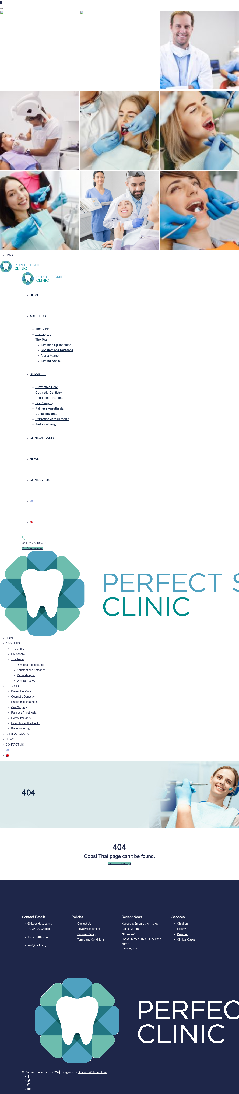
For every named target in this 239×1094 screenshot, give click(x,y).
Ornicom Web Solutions (92, 1072)
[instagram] (28, 1084)
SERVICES (38, 374)
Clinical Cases (186, 939)
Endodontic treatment (50, 398)
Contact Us (84, 923)
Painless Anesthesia (49, 408)
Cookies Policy (86, 934)
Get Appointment (32, 548)
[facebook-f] (28, 1076)
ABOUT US (38, 316)
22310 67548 (40, 542)
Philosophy (43, 334)
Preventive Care (46, 387)
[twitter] (28, 1080)
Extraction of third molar (52, 419)
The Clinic (42, 329)
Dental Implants (46, 413)
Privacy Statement (88, 928)
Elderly (181, 928)
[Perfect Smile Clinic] (22, 266)
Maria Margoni (51, 355)
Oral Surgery (44, 403)
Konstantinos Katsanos (57, 350)
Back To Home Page (119, 863)
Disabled (182, 934)
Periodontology (45, 424)
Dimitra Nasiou (51, 361)
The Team (42, 339)
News (9, 255)
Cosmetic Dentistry (48, 392)
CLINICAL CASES (42, 438)
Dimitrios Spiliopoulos (56, 345)
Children (182, 923)
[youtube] (29, 1089)
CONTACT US (40, 480)
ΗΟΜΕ (34, 295)
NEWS (34, 459)
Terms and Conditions (90, 939)
